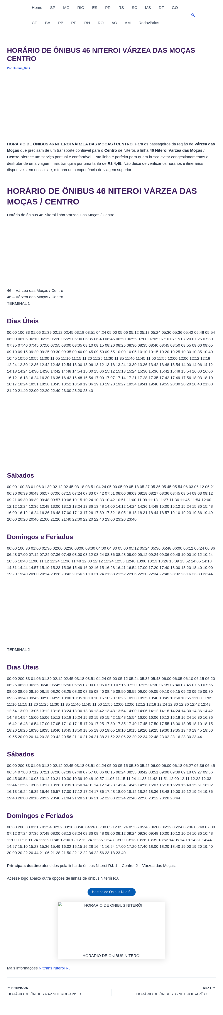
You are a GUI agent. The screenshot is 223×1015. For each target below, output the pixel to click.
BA (47, 23)
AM (128, 23)
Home (37, 7)
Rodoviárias (149, 23)
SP (52, 7)
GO (175, 7)
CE (34, 23)
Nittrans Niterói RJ (55, 968)
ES (94, 7)
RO (101, 23)
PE (73, 23)
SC (134, 7)
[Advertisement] (111, 108)
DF (161, 7)
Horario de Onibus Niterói (111, 892)
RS (121, 7)
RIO (80, 7)
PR (108, 7)
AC (114, 23)
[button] (193, 15)
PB (60, 23)
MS (148, 7)
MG (66, 7)
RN (87, 23)
